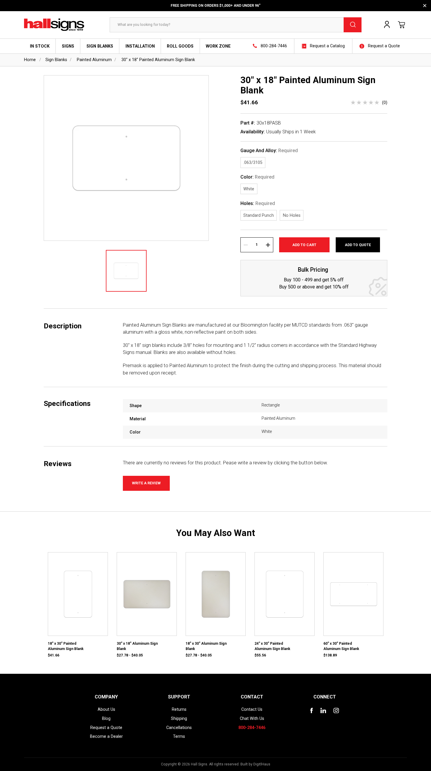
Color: (257, 177)
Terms (179, 736)
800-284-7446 (274, 45)
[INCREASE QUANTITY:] (268, 245)
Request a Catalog (327, 45)
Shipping (179, 718)
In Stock (40, 46)
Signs (68, 46)
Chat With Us (252, 718)
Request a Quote (384, 45)
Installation (140, 46)
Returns (179, 709)
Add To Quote (358, 245)
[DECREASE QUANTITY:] (246, 245)
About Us (106, 709)
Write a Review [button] (146, 483)
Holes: (257, 203)
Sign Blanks (99, 46)
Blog (106, 718)
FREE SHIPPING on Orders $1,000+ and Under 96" (215, 6)
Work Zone (218, 46)
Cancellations (179, 727)
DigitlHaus (261, 764)
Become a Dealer (106, 736)
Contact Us (251, 709)
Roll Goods (180, 46)
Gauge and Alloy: (269, 150)
